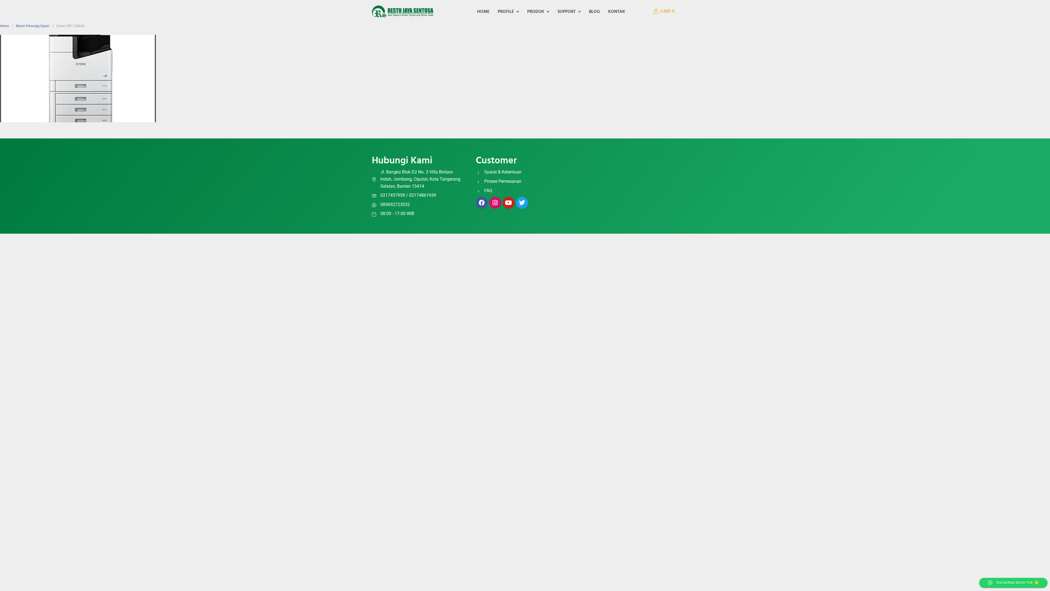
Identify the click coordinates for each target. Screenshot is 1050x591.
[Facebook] (482, 203)
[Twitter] (522, 203)
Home (483, 11)
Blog (594, 11)
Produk (535, 11)
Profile (506, 11)
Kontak (616, 11)
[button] (508, 11)
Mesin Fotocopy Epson (32, 26)
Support (567, 11)
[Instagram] (495, 203)
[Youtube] (509, 203)
